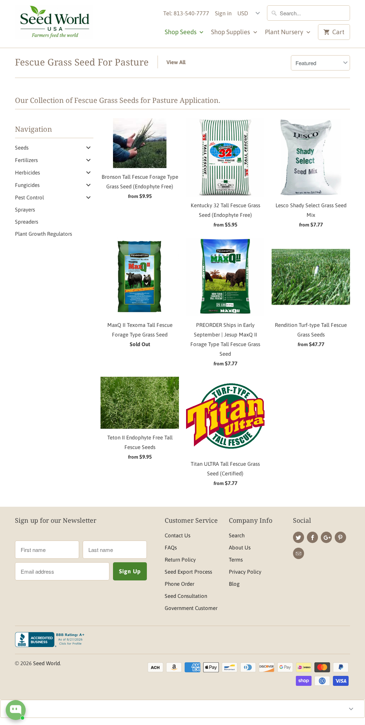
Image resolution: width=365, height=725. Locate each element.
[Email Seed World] (298, 553)
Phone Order (179, 584)
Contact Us (177, 535)
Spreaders (26, 222)
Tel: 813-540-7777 (186, 13)
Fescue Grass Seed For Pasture (82, 62)
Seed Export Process (188, 572)
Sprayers (25, 210)
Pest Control (29, 197)
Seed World (46, 663)
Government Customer (191, 608)
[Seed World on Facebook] (312, 537)
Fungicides (27, 185)
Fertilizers (26, 160)
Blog (234, 584)
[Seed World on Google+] (326, 537)
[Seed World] (54, 23)
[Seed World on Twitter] (298, 537)
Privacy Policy (245, 572)
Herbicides (27, 172)
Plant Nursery (285, 32)
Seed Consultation (186, 596)
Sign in (223, 13)
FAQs (171, 547)
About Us (240, 547)
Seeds (22, 148)
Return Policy (180, 560)
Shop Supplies (231, 32)
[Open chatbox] (16, 710)
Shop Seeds (181, 32)
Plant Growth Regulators (43, 234)
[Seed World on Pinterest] (340, 537)
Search (237, 535)
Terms (236, 560)
